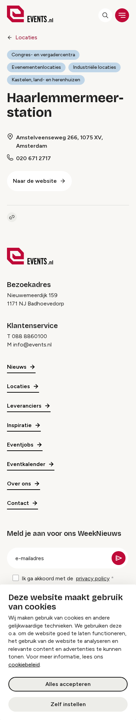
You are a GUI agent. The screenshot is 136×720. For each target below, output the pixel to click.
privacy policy (92, 578)
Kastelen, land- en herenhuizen (46, 80)
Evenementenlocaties (36, 67)
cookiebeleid (24, 664)
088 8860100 (29, 336)
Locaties (26, 37)
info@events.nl (32, 344)
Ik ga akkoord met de (65, 578)
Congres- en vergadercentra (43, 55)
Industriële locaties (94, 67)
